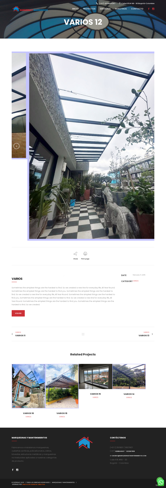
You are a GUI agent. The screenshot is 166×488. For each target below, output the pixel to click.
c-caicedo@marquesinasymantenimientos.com (128, 456)
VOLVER (18, 313)
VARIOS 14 (129, 394)
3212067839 (130, 451)
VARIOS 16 (28, 413)
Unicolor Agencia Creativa (33, 484)
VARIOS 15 (95, 393)
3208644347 (120, 451)
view (28, 386)
